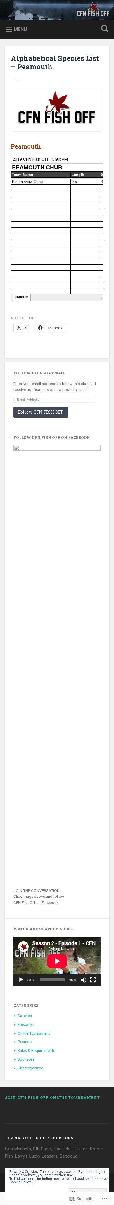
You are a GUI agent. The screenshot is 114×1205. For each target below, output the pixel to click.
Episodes (26, 1024)
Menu (20, 29)
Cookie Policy (20, 1182)
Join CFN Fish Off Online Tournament (52, 1097)
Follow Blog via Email (39, 373)
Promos (25, 1041)
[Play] (21, 980)
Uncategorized (30, 1068)
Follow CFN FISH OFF (40, 412)
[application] (57, 961)
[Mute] (84, 980)
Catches (25, 1015)
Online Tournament (34, 1033)
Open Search (103, 29)
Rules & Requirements (36, 1050)
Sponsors (26, 1059)
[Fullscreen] (93, 980)
